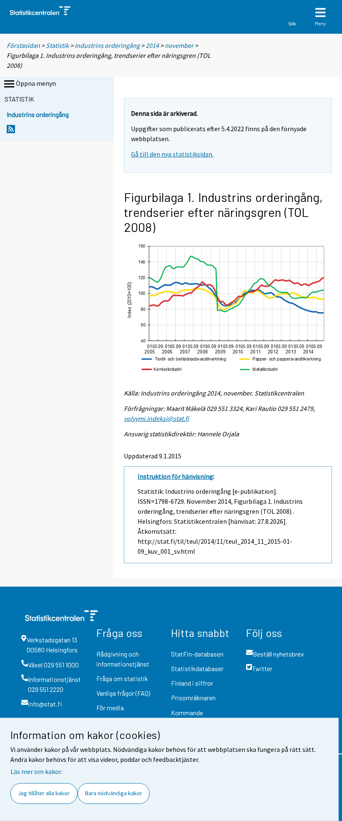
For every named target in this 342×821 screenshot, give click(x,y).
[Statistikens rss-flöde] (11, 131)
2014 (152, 45)
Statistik (57, 45)
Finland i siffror (192, 683)
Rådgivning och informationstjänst (122, 659)
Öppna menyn (36, 83)
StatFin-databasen (197, 654)
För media (110, 708)
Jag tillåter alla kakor (44, 793)
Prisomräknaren (193, 698)
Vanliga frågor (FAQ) (123, 693)
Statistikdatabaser (197, 668)
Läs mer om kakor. (36, 771)
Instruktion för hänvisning (175, 476)
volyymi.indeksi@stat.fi (156, 418)
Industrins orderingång (107, 45)
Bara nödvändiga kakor (113, 793)
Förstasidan (23, 45)
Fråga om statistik (122, 678)
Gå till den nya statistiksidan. (172, 154)
